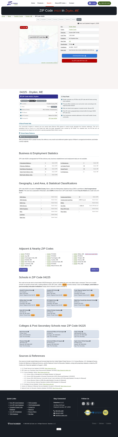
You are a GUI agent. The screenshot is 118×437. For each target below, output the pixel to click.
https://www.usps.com (50, 368)
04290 (75, 263)
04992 (75, 256)
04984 (75, 258)
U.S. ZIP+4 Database (16, 412)
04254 (49, 261)
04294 (75, 254)
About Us (31, 409)
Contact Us (31, 407)
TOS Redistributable (34, 405)
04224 (22, 260)
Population (43, 19)
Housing (55, 19)
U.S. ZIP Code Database (17, 405)
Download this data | (79, 55)
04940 (22, 258)
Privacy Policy (32, 412)
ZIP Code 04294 (53, 118)
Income (49, 19)
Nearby (73, 19)
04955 (22, 261)
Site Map (30, 414)
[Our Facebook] (92, 404)
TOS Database (14, 414)
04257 (22, 265)
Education (61, 19)
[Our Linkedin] (83, 404)
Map (38, 19)
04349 (75, 261)
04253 (22, 263)
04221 (49, 260)
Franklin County (72, 29)
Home (33, 3)
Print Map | (23, 27)
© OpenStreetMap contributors (52, 62)
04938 (49, 258)
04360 (75, 260)
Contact (71, 3)
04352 (49, 265)
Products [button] (40, 3)
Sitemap (101, 423)
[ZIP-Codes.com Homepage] (12, 3)
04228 (49, 263)
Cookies (108, 423)
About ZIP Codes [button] (60, 3)
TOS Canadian (32, 402)
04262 (49, 254)
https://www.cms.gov (66, 386)
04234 (22, 254)
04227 (49, 256)
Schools (79, 19)
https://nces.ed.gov (57, 388)
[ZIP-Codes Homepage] (14, 424)
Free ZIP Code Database (17, 402)
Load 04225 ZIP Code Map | (38, 37)
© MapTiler (43, 62)
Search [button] (49, 3)
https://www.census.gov (44, 372)
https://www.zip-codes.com (64, 370)
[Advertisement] (59, 76)
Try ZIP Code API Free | (79, 60)
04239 (22, 256)
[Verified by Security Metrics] (97, 412)
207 (70, 41)
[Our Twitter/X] (88, 404)
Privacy (94, 423)
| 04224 (24, 269)
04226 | (94, 269)
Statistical (68, 19)
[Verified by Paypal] (106, 412)
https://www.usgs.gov (48, 384)
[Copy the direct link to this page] (97, 50)
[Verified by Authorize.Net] (88, 412)
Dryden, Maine (72, 26)
